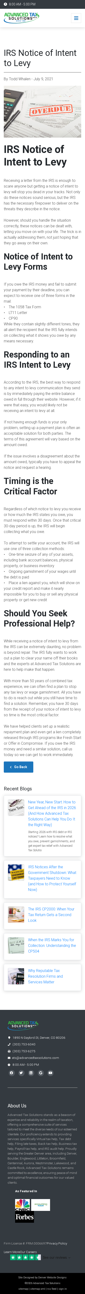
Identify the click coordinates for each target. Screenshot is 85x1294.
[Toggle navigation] (76, 18)
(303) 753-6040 (23, 1044)
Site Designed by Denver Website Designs (42, 1277)
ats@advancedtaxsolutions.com (35, 1058)
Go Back (20, 767)
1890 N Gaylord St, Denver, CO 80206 (38, 1037)
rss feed (51, 1288)
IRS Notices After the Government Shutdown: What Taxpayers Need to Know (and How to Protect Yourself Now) (52, 878)
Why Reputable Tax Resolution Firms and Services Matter (45, 976)
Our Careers (29, 1252)
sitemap (23, 1288)
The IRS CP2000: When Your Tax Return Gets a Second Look (51, 915)
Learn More (12, 1252)
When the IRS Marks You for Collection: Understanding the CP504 (52, 946)
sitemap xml (37, 1288)
